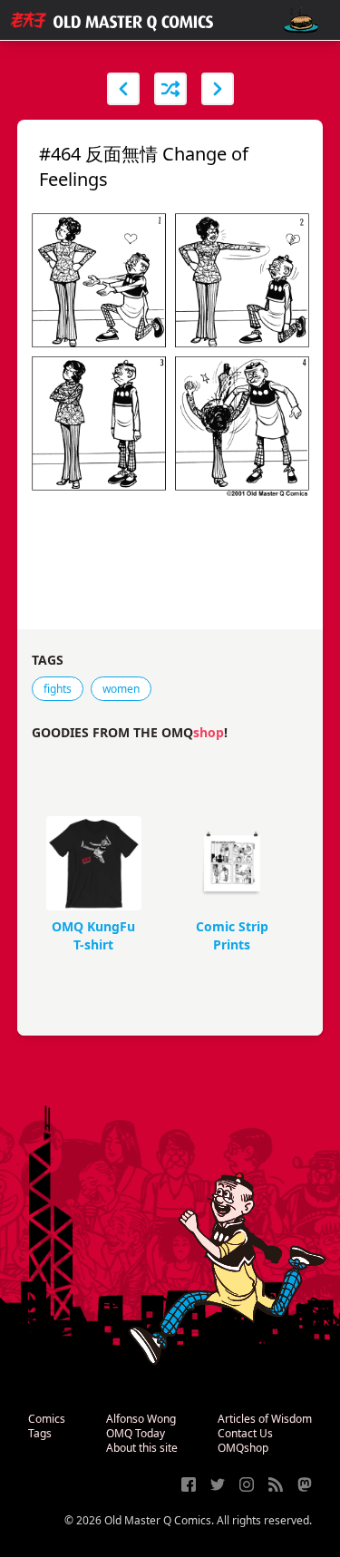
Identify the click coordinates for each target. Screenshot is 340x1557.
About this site (142, 1447)
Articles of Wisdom (265, 1418)
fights (58, 688)
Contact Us (245, 1433)
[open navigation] (301, 20)
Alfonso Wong (141, 1418)
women (121, 688)
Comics (46, 1418)
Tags (40, 1433)
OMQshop (243, 1447)
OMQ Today (135, 1433)
